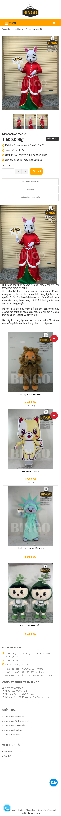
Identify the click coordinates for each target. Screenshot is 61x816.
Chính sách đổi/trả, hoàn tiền (17, 721)
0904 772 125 (11, 660)
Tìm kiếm (8, 751)
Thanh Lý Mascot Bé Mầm (30, 625)
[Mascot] (30, 9)
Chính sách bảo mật (13, 734)
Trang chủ (6, 29)
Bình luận (30, 189)
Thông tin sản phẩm (30, 182)
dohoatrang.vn (34, 813)
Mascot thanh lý (18, 29)
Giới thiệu (8, 756)
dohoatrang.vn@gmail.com (18, 664)
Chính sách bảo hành (13, 730)
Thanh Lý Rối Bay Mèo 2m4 (31, 471)
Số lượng (6, 165)
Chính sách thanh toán (14, 716)
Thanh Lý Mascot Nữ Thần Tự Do (30, 548)
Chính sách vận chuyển (30, 197)
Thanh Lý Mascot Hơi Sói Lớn (30, 394)
